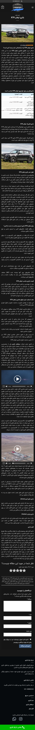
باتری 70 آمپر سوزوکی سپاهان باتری (29, 115)
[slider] (18, 386)
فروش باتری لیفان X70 (11, 580)
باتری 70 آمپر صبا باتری (29, 98)
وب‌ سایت (28, 631)
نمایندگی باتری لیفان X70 (11, 583)
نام (30, 615)
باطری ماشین (22, 51)
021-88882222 (29, 689)
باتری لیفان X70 (13, 578)
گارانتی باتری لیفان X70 (7, 582)
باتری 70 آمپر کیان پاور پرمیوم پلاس (29, 109)
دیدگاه (29, 599)
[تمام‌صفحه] (4, 386)
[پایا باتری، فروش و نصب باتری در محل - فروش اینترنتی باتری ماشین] (17, 7)
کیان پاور (31, 709)
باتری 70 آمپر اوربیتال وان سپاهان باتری (30, 103)
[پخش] (31, 386)
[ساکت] (6, 386)
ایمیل (29, 623)
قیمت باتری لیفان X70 (18, 582)
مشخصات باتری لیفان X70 (23, 583)
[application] (17, 379)
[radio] (24, 571)
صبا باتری (31, 700)
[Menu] (33, 7)
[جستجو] (21, 1)
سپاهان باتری (30, 705)
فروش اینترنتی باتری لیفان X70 (23, 580)
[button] (17, 379)
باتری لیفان (17, 15)
